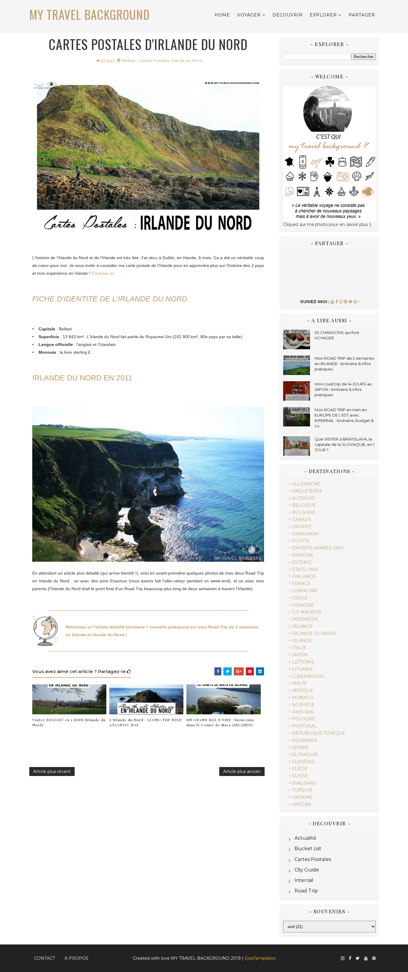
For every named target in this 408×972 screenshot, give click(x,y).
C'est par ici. (103, 273)
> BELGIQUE (302, 505)
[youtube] (366, 958)
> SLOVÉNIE (302, 761)
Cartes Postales (154, 60)
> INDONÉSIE (303, 619)
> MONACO (301, 697)
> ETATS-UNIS (303, 569)
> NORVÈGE (302, 704)
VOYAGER (249, 15)
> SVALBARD (302, 783)
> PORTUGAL (303, 726)
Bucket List (308, 848)
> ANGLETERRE (306, 491)
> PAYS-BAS (301, 712)
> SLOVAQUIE (303, 754)
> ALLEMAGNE (304, 484)
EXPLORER (323, 15)
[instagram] (342, 958)
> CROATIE (300, 526)
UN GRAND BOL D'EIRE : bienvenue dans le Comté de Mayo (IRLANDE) (220, 722)
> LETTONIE (301, 662)
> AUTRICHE (302, 498)
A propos (76, 958)
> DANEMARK (304, 534)
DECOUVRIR (287, 15)
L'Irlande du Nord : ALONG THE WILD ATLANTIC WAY (145, 722)
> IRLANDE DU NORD (312, 633)
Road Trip (306, 891)
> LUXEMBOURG (307, 676)
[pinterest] (374, 958)
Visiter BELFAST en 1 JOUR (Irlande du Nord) (69, 722)
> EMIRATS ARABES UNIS (316, 548)
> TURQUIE (300, 790)
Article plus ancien (242, 771)
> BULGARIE (302, 512)
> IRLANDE (301, 626)
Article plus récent (52, 771)
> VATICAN (300, 804)
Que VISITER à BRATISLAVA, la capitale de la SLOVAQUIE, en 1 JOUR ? (344, 444)
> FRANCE (300, 583)
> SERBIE (299, 747)
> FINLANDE (302, 576)
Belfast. (129, 60)
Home (222, 15)
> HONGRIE (301, 605)
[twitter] (357, 958)
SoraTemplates (260, 958)
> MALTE (298, 683)
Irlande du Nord (186, 60)
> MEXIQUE (301, 690)
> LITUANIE (301, 669)
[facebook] (350, 958)
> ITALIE (297, 647)
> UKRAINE (301, 797)
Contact (44, 958)
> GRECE (298, 598)
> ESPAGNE (301, 555)
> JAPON (298, 654)
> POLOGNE (302, 719)
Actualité (305, 838)
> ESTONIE (300, 562)
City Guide (307, 870)
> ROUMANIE (303, 740)
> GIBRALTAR (303, 590)
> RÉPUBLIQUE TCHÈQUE (317, 733)
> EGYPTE (299, 540)
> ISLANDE (300, 640)
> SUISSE (298, 776)
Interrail (304, 880)
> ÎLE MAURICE (305, 612)
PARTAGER (362, 15)
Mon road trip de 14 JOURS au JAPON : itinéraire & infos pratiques (343, 389)
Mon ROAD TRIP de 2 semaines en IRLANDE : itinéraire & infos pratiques (344, 363)
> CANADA (300, 519)
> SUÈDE (298, 768)
